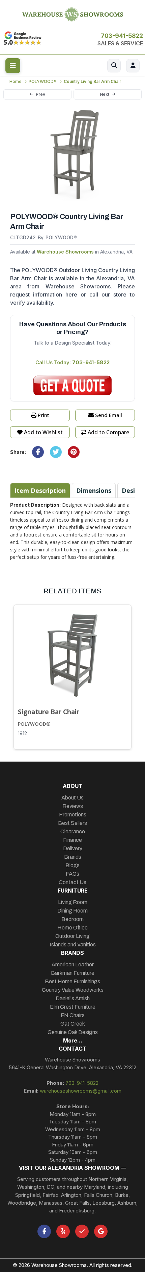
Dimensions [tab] (93, 490)
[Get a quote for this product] (72, 385)
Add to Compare (108, 432)
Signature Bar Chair (48, 711)
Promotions (72, 814)
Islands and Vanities (73, 944)
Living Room (72, 902)
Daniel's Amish (73, 998)
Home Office (72, 927)
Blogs (72, 865)
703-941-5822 (122, 35)
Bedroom (72, 919)
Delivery (72, 848)
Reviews (72, 806)
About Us (72, 798)
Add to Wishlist (43, 432)
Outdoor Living (72, 936)
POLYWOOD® (34, 724)
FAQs (72, 874)
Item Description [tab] (40, 490)
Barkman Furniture (72, 973)
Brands (72, 857)
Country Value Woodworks (73, 990)
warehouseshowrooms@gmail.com (80, 1091)
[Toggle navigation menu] (12, 65)
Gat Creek (72, 1024)
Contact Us (72, 882)
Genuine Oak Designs (73, 1032)
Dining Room (72, 911)
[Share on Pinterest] (74, 452)
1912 (22, 733)
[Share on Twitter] (56, 452)
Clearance (72, 831)
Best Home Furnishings (72, 981)
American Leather (73, 964)
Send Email (108, 415)
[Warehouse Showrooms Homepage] (72, 13)
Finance (72, 840)
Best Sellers (72, 823)
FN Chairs (73, 1015)
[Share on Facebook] (38, 452)
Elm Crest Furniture (72, 1007)
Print (43, 415)
